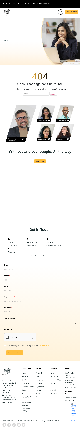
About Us (25, 373)
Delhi (37, 376)
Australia (53, 390)
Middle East (54, 376)
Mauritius (53, 393)
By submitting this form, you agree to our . (28, 346)
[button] (60, 12)
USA (51, 387)
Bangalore (39, 380)
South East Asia (55, 380)
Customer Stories (28, 387)
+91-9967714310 (13, 245)
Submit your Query (14, 353)
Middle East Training (26, 410)
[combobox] (6, 280)
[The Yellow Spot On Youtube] (23, 425)
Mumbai (39, 373)
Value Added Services (26, 404)
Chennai (39, 383)
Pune (38, 393)
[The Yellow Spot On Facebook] (4, 425)
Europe (52, 383)
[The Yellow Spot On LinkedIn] (14, 425)
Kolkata (38, 390)
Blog (23, 393)
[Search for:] (36, 94)
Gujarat (38, 397)
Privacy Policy (44, 346)
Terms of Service (55, 421)
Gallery (24, 390)
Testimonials (26, 383)
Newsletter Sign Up (27, 398)
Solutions (25, 376)
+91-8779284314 (32, 245)
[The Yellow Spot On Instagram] (18, 425)
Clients (24, 380)
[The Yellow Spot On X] (9, 425)
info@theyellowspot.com (53, 245)
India (52, 373)
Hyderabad (40, 387)
